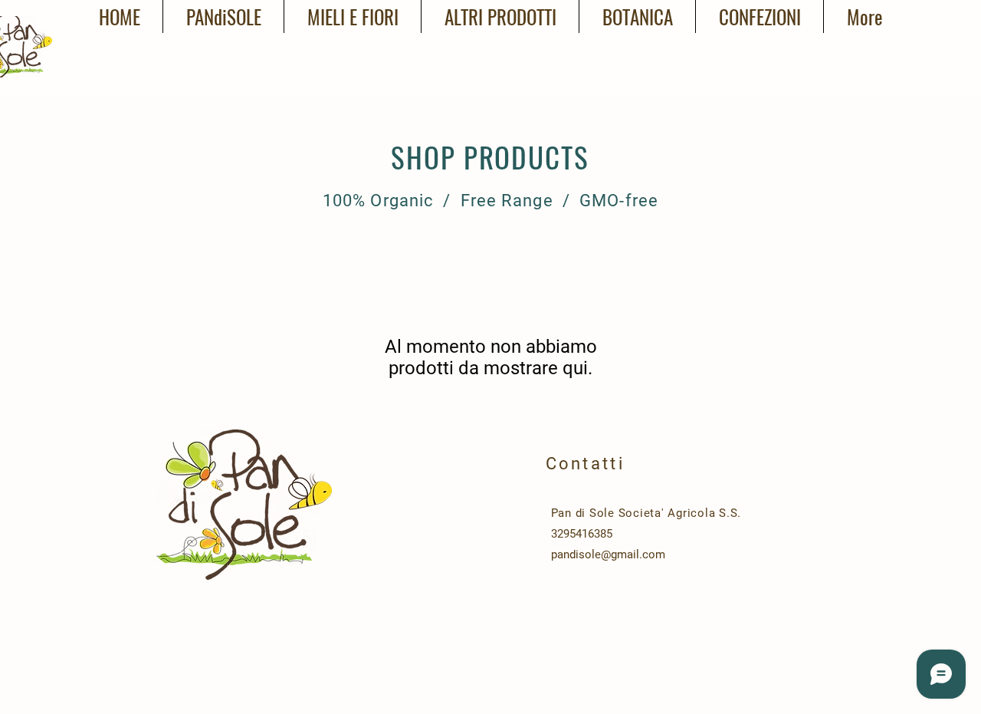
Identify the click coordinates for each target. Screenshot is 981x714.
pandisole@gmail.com (608, 554)
